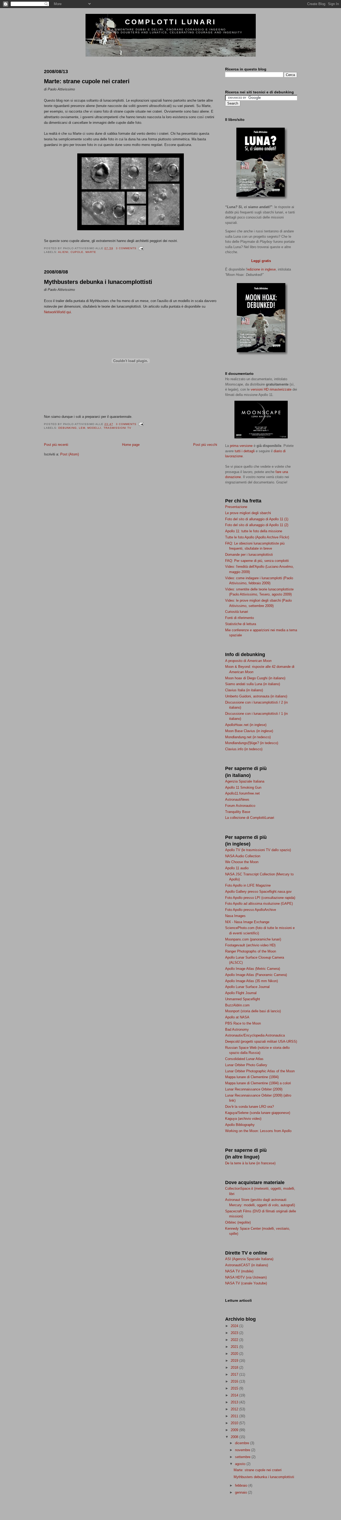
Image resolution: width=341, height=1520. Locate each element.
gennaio (241, 1492)
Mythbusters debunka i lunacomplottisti (98, 282)
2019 (235, 1361)
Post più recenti (56, 445)
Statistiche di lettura (240, 624)
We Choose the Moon (241, 862)
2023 (235, 1333)
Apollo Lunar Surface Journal (247, 987)
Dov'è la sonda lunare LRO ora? (249, 1107)
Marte (91, 252)
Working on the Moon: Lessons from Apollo (258, 1131)
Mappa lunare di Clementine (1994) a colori (258, 1083)
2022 (235, 1340)
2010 (235, 1423)
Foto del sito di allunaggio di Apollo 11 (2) (256, 525)
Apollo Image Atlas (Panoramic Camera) (256, 975)
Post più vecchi (205, 445)
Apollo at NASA (237, 1017)
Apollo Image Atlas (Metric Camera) (252, 969)
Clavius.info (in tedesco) (243, 749)
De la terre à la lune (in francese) (250, 1163)
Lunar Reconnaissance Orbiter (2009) (253, 1089)
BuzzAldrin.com (237, 1005)
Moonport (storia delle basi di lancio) (253, 1011)
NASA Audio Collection (242, 856)
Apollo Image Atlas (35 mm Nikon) (251, 981)
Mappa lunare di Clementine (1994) (252, 1077)
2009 (235, 1430)
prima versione (241, 446)
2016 (235, 1381)
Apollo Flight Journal (241, 993)
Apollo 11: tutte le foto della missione (253, 531)
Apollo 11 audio (237, 868)
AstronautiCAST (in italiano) (246, 1265)
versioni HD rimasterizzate (271, 389)
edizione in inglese (261, 269)
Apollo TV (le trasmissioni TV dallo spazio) (258, 850)
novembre (243, 1450)
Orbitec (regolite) (238, 1222)
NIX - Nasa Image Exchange (247, 922)
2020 (235, 1354)
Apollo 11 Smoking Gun (243, 787)
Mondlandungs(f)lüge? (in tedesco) (251, 743)
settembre (243, 1457)
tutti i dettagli (245, 451)
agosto (240, 1464)
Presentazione (236, 507)
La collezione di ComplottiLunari (249, 818)
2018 (235, 1368)
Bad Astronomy (237, 1029)
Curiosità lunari (236, 612)
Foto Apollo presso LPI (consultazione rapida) (260, 898)
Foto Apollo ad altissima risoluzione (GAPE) (259, 904)
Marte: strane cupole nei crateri (86, 81)
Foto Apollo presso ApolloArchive (250, 910)
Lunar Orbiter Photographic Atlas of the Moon (260, 1071)
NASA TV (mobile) (239, 1271)
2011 (235, 1416)
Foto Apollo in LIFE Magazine (248, 885)
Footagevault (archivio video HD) (250, 945)
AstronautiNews (237, 799)
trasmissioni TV (117, 427)
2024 (235, 1326)
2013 (235, 1402)
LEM (82, 427)
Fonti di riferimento (239, 618)
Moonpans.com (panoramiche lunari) (253, 939)
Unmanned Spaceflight (242, 999)
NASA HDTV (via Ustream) (246, 1277)
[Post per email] (140, 248)
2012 (235, 1409)
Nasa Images (235, 916)
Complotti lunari (170, 22)
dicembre (242, 1443)
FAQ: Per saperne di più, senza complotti (257, 561)
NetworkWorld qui (57, 312)
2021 (235, 1347)
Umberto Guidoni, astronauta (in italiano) (256, 696)
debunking (67, 427)
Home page (131, 445)
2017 (235, 1374)
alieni (63, 252)
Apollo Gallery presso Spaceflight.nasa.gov (258, 892)
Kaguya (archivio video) (243, 1119)
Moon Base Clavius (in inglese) (249, 731)
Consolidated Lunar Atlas (244, 1059)
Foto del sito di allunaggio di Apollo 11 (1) (256, 519)
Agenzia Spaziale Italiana (244, 781)
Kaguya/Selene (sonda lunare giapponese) (257, 1113)
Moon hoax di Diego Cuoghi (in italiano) (255, 678)
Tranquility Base (237, 812)
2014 (235, 1395)
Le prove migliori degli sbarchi (248, 513)
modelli (94, 427)
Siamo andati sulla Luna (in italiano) (252, 684)
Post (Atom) (69, 454)
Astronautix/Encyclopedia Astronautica (255, 1035)
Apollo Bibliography (240, 1125)
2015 (235, 1388)
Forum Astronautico (240, 806)
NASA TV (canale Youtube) (246, 1283)
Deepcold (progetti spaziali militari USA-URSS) (261, 1041)
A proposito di (248, 661)
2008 (235, 1437)
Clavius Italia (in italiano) (244, 690)
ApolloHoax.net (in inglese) (245, 725)
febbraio (241, 1485)
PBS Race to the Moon (243, 1023)
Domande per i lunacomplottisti (249, 555)
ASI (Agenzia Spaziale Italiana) (249, 1259)
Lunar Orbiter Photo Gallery (246, 1065)
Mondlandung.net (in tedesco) (248, 737)
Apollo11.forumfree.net (242, 793)
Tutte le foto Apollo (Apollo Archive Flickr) (257, 537)
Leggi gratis (261, 261)
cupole (77, 252)
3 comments (126, 248)
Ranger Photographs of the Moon (250, 951)
